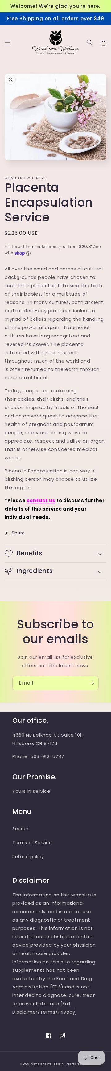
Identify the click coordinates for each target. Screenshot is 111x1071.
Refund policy (28, 857)
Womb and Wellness (45, 1064)
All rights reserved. (76, 1064)
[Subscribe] (91, 683)
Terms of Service (32, 843)
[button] (7, 42)
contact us (41, 500)
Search (20, 829)
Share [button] (18, 533)
